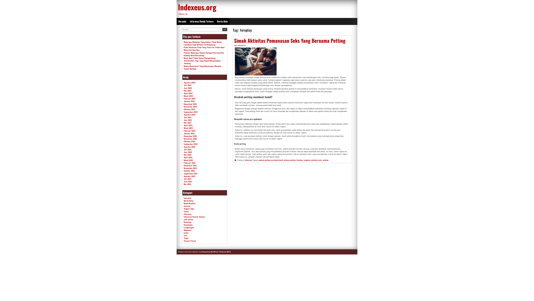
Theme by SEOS (225, 252)
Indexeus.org (197, 7)
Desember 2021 (190, 166)
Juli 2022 (187, 150)
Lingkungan (189, 228)
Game (186, 212)
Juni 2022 (188, 152)
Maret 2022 (188, 160)
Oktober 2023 (189, 109)
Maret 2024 (188, 96)
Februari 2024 (189, 99)
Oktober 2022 (189, 141)
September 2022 (190, 144)
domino (187, 206)
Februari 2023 (189, 131)
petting (325, 160)
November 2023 (190, 107)
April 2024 (188, 93)
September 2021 (190, 174)
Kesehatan (188, 225)
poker (186, 233)
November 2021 (190, 168)
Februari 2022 (189, 163)
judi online (188, 220)
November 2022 (190, 139)
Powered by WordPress (210, 252)
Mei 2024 (187, 91)
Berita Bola (222, 21)
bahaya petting (290, 160)
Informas (248, 160)
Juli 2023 (187, 117)
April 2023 (188, 125)
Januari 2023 (189, 134)
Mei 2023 (187, 123)
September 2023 (190, 112)
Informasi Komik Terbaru (201, 21)
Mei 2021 (187, 184)
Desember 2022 (190, 136)
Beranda (182, 21)
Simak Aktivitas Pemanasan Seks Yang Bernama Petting (289, 40)
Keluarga (187, 222)
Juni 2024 (188, 88)
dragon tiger (189, 209)
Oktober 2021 (189, 171)
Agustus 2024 (189, 83)
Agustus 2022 (189, 147)
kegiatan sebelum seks (313, 160)
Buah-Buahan (189, 203)
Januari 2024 (189, 101)
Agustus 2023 (189, 115)
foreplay (299, 160)
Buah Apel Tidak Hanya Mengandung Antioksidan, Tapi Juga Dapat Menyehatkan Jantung (202, 61)
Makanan (187, 230)
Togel (186, 238)
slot (185, 236)
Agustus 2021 (189, 176)
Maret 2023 (188, 128)
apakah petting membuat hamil (271, 160)
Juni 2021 (188, 182)
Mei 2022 (187, 155)
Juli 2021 (187, 179)
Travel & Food (190, 241)
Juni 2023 (188, 120)
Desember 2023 (190, 104)
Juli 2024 (187, 85)
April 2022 (188, 157)
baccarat (187, 198)
